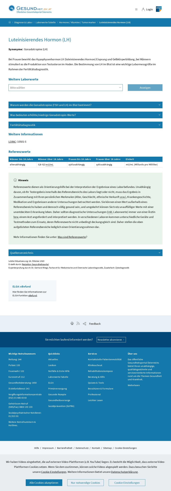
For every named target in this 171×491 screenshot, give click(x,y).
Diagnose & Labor (23, 22)
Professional (94, 394)
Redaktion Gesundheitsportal (35, 264)
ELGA (51, 382)
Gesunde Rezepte (57, 394)
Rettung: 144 (15, 359)
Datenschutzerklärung (124, 472)
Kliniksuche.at (95, 365)
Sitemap (107, 447)
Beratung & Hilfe (96, 376)
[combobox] (66, 87)
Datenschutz (82, 447)
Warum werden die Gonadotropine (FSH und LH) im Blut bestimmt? (50, 105)
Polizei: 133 (14, 365)
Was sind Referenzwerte (72, 237)
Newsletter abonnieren (110, 339)
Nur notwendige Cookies (85, 482)
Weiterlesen (134, 385)
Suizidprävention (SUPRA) (61, 406)
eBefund (32, 295)
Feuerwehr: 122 (16, 371)
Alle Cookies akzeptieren (44, 482)
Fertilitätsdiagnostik (22, 125)
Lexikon (52, 365)
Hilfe (36, 447)
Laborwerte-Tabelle (46, 22)
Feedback (95, 323)
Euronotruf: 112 (17, 376)
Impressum (48, 447)
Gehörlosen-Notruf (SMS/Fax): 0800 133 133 (20, 405)
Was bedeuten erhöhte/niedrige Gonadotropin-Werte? (43, 115)
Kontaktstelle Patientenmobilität (105, 359)
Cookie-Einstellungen (53, 472)
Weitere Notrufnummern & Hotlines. (22, 423)
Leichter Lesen (95, 400)
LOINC (12, 141)
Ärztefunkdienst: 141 (19, 388)
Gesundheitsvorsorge (59, 400)
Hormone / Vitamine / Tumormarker (77, 22)
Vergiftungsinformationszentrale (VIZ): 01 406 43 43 (25, 396)
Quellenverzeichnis (21, 253)
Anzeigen (145, 87)
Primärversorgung (57, 388)
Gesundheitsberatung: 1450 (23, 382)
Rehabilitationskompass (100, 371)
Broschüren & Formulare (100, 388)
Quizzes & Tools (96, 382)
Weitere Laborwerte (23, 79)
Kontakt (96, 447)
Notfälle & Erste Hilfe (58, 371)
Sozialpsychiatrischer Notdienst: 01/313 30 (25, 414)
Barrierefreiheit (64, 447)
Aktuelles (53, 359)
